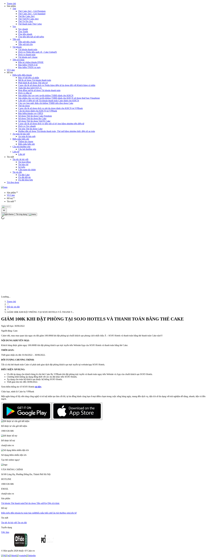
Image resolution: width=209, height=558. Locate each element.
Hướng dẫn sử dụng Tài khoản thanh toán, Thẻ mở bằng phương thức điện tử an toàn (56, 131)
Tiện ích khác (19, 59)
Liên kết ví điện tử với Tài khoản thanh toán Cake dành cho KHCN (48, 100)
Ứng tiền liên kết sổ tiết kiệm (31, 36)
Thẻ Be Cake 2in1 (26, 16)
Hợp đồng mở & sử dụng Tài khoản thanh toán (39, 90)
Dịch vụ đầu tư (25, 93)
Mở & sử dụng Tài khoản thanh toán (34, 80)
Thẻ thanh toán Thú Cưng (30, 24)
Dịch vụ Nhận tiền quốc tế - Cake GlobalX (37, 52)
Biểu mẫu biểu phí (21, 139)
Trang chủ (11, 3)
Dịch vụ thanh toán (26, 54)
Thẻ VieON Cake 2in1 (28, 19)
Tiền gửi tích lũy (25, 44)
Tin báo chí (23, 164)
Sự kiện (21, 167)
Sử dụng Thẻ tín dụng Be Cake (32, 118)
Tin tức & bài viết (20, 159)
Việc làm (5, 532)
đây (39, 386)
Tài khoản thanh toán (27, 49)
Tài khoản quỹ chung (27, 57)
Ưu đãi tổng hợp (25, 180)
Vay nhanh (23, 29)
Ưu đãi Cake (24, 175)
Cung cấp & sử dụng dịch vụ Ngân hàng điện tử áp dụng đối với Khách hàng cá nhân (56, 85)
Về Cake (11, 70)
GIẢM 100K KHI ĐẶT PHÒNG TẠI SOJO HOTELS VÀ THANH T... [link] (40, 312)
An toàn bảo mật (27, 513)
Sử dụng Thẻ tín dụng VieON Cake (34, 121)
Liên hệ (16, 152)
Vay (14, 26)
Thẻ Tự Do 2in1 (25, 21)
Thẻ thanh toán (17, 503)
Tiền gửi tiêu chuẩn (27, 42)
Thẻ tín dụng (24, 106)
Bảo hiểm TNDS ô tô (28, 65)
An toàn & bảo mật (21, 134)
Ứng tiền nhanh (25, 34)
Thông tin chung (25, 141)
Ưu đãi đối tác (24, 177)
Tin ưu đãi (17, 172)
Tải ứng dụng (13, 182)
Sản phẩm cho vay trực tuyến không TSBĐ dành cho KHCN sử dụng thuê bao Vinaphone (59, 98)
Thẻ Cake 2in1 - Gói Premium (31, 11)
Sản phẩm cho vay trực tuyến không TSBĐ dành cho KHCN (45, 95)
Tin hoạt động (24, 162)
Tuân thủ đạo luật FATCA (30, 88)
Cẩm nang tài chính (27, 169)
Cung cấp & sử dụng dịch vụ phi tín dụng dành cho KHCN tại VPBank (50, 108)
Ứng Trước (23, 31)
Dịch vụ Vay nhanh (27, 126)
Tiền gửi (16, 39)
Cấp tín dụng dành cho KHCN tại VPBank (37, 111)
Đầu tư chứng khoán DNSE (31, 62)
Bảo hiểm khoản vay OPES (30, 113)
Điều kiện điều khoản (22, 75)
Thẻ (14, 8)
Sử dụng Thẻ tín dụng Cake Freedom (35, 116)
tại (36, 386)
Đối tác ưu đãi (13, 307)
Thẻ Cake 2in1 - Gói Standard (31, 13)
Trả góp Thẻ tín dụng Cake (30, 129)
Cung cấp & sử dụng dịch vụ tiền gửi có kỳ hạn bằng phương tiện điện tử (51, 123)
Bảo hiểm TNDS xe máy (29, 67)
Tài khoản (17, 47)
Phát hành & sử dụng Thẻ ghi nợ (33, 82)
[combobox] (4, 210)
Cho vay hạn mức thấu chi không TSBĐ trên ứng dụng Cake (45, 103)
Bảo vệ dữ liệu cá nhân (28, 77)
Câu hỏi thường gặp (21, 146)
